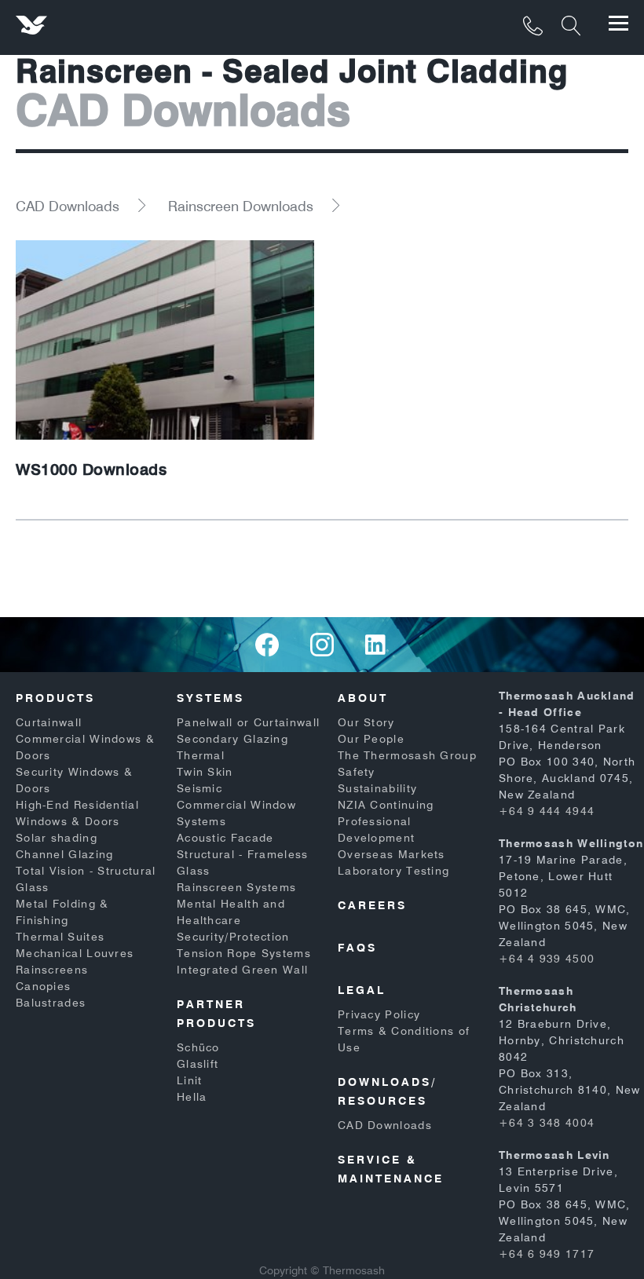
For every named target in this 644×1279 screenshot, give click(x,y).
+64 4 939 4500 (547, 958)
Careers (372, 905)
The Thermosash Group (407, 755)
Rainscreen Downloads (240, 206)
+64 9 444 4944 (547, 811)
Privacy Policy (379, 1014)
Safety (356, 772)
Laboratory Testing (393, 870)
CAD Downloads (67, 206)
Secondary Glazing (232, 739)
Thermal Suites (60, 936)
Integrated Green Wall (242, 969)
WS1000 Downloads (91, 469)
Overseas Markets (391, 854)
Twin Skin (205, 772)
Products (55, 698)
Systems (210, 698)
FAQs (357, 948)
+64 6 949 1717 (547, 1254)
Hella (192, 1097)
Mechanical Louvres (75, 953)
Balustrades (51, 1002)
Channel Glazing (65, 854)
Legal (362, 990)
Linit (190, 1080)
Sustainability (377, 788)
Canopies (43, 986)
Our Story (366, 722)
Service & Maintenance (391, 1169)
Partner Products (216, 1013)
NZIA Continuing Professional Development (386, 821)
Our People (371, 739)
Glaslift (197, 1064)
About (363, 698)
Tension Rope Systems (244, 953)
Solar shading (56, 837)
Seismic (199, 788)
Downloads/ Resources (387, 1091)
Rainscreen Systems (236, 887)
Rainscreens (52, 969)
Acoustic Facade (225, 837)
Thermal (201, 755)
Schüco (198, 1047)
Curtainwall (49, 722)
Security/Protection (233, 936)
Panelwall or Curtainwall (248, 722)
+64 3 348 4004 (547, 1122)
